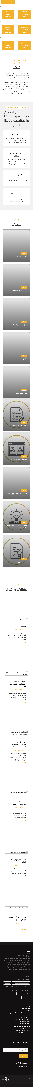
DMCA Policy (23, 1066)
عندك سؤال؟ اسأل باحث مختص (24, 14)
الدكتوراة (27, 994)
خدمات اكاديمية (25, 997)
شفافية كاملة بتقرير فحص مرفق (16, 155)
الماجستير (7, 990)
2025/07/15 (19, 923)
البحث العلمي (17, 997)
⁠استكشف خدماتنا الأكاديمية (8, 14)
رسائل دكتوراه (26, 987)
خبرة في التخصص (16, 193)
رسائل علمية (20, 994)
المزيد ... (23, 642)
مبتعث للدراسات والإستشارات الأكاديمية (21, 983)
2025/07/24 (19, 629)
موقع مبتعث (21, 979)
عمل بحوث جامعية (9, 987)
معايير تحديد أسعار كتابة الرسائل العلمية (17, 918)
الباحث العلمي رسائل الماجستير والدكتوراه (20, 990)
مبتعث (27, 979)
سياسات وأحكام (22, 1063)
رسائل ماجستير (18, 987)
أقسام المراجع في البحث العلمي (18, 860)
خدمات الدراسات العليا (11, 994)
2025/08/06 (19, 689)
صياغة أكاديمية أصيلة (16, 134)
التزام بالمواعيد (16, 174)
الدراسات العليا (7, 983)
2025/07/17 (19, 750)
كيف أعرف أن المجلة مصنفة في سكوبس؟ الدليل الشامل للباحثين (18, 744)
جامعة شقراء (21, 626)
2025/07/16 (19, 865)
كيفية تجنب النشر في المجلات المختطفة (19, 803)
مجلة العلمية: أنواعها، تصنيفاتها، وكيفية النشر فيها (18, 684)
